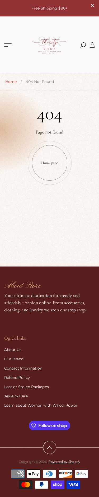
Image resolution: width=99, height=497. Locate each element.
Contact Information (23, 368)
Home (11, 81)
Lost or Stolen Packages (26, 386)
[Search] (83, 45)
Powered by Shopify (64, 462)
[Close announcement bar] (92, 5)
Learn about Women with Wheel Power (40, 405)
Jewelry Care (16, 396)
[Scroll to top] (49, 447)
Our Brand (13, 359)
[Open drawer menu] (8, 45)
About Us (12, 349)
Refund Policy (17, 377)
